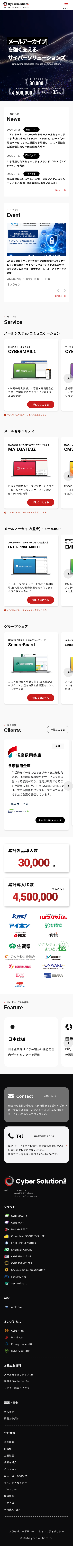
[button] (68, 378)
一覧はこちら (58, 729)
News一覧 (60, 190)
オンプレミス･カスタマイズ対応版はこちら (27, 414)
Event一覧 (60, 295)
